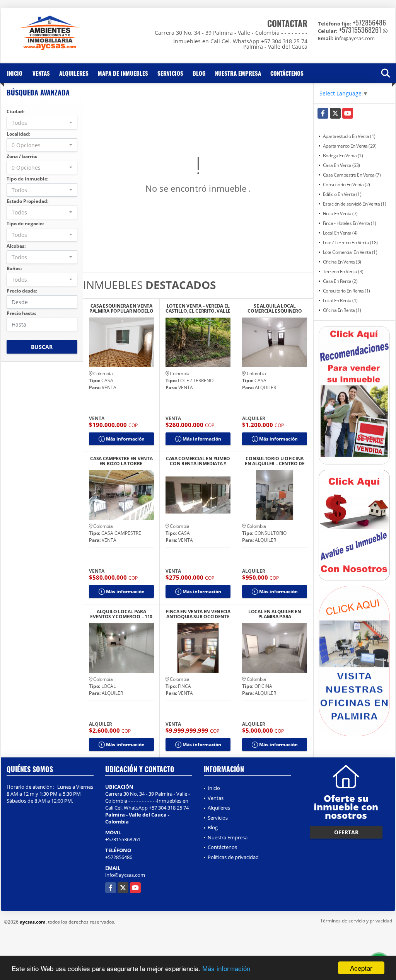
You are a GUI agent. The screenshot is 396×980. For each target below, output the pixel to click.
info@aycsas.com (125, 874)
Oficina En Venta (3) (342, 262)
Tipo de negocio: (25, 223)
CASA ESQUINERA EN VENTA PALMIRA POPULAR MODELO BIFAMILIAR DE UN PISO (121, 308)
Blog (199, 73)
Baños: (14, 268)
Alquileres (74, 73)
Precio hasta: (21, 313)
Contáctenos (287, 73)
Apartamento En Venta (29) (350, 146)
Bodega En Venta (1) (343, 155)
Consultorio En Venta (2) (346, 184)
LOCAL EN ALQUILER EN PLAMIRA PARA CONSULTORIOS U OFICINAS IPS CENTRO (274, 614)
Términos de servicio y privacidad (356, 920)
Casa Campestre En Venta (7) (352, 175)
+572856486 (369, 22)
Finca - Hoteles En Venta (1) (349, 223)
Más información (226, 968)
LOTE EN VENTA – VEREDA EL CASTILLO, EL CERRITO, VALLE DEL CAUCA (198, 308)
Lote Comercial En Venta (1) (350, 252)
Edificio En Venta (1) (342, 194)
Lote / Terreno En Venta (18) (350, 242)
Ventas (41, 73)
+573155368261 (360, 30)
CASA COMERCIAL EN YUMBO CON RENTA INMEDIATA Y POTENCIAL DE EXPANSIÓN (198, 461)
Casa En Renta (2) (340, 281)
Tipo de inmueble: (27, 178)
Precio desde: (22, 291)
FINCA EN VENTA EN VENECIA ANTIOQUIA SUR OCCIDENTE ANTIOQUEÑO (198, 614)
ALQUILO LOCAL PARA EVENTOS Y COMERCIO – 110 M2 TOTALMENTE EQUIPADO (121, 614)
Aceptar (361, 968)
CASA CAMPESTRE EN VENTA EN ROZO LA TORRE (121, 461)
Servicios (170, 73)
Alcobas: (16, 246)
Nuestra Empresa (238, 73)
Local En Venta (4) (340, 233)
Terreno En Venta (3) (343, 271)
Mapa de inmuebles (123, 73)
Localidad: (18, 134)
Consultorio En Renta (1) (346, 291)
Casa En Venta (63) (341, 165)
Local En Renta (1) (340, 300)
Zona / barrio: (22, 156)
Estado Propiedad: (27, 201)
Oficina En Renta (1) (342, 310)
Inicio (14, 73)
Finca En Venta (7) (340, 213)
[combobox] (42, 122)
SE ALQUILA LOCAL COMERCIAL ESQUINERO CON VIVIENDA (275, 308)
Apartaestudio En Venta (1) (349, 136)
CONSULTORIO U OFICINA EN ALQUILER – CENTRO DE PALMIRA (274, 461)
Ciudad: (15, 111)
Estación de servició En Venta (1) (354, 204)
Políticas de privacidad (233, 857)
